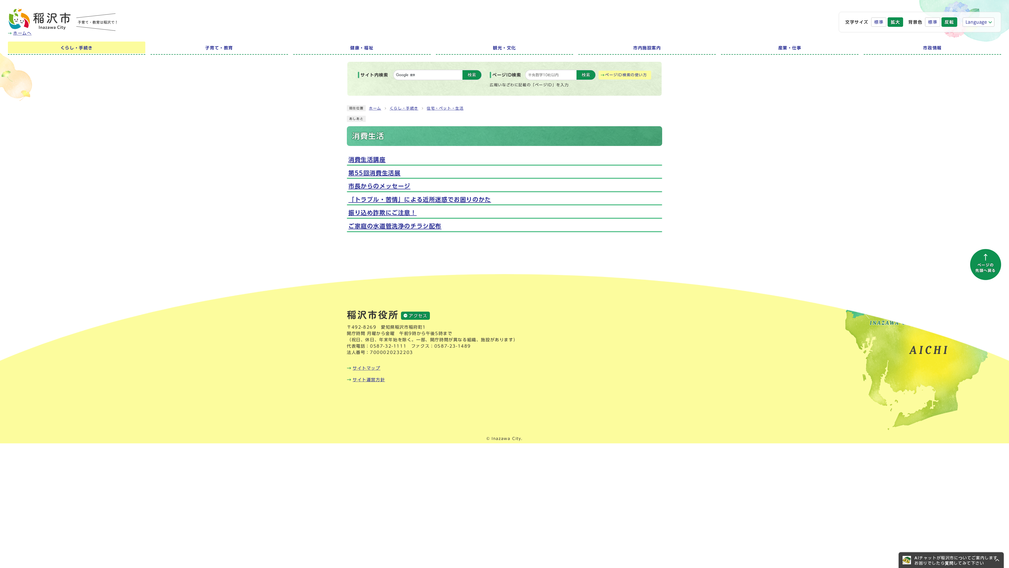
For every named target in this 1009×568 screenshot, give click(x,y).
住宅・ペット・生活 (445, 108)
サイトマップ (366, 368)
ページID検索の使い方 (626, 75)
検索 (472, 75)
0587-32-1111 (388, 346)
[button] (951, 560)
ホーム (375, 108)
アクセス (418, 316)
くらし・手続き (404, 108)
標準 (878, 22)
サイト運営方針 (369, 380)
